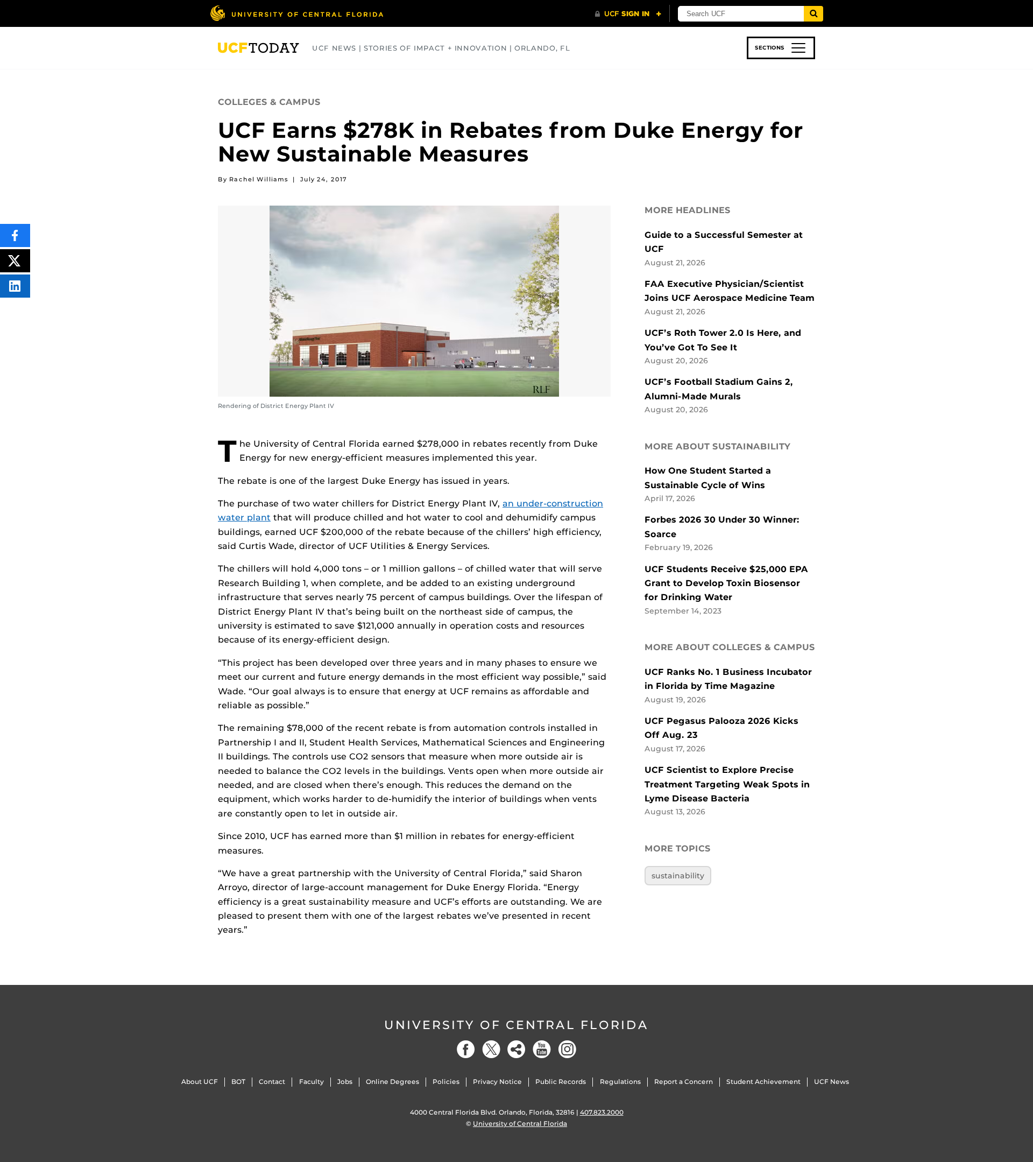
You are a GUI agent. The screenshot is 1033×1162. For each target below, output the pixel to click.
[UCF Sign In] (628, 14)
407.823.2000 (602, 1112)
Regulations (620, 1082)
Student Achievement (763, 1082)
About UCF (199, 1082)
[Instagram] (567, 1049)
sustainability (678, 875)
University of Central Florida (516, 1025)
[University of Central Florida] (296, 13)
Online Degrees (392, 1082)
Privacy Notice (497, 1082)
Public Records (560, 1082)
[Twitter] (491, 1049)
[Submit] (813, 14)
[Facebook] (466, 1049)
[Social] (516, 1049)
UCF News (831, 1082)
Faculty (311, 1082)
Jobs (344, 1082)
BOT (238, 1082)
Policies (446, 1082)
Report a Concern (683, 1082)
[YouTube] (542, 1049)
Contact (272, 1082)
